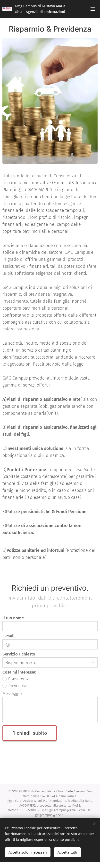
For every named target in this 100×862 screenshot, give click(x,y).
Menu (93, 9)
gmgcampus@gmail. (63, 810)
